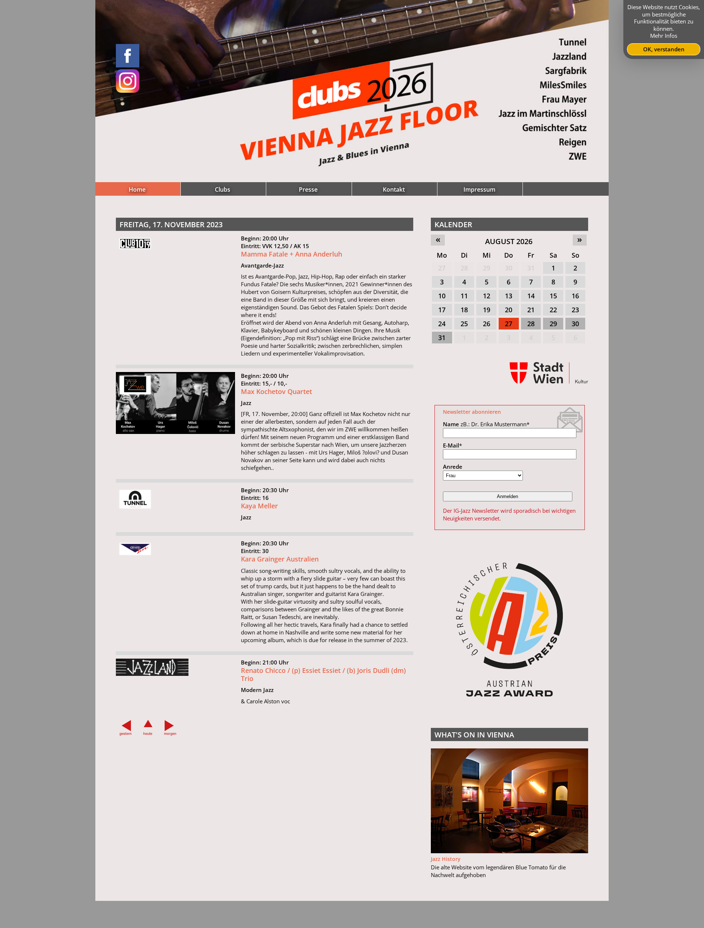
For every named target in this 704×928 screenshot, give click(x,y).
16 (575, 295)
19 (486, 309)
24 (441, 323)
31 (531, 268)
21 (531, 309)
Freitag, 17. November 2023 (171, 224)
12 (486, 295)
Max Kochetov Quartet (276, 391)
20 (508, 309)
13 (508, 295)
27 (441, 268)
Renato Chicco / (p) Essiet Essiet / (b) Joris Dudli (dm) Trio (323, 674)
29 (486, 268)
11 (464, 295)
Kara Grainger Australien (280, 559)
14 (531, 295)
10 (441, 295)
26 (486, 323)
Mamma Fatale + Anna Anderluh (291, 254)
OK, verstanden (664, 49)
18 (464, 309)
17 (441, 309)
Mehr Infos (663, 35)
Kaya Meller (259, 505)
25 (464, 323)
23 (575, 309)
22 (553, 309)
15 (553, 295)
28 (464, 268)
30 (508, 268)
